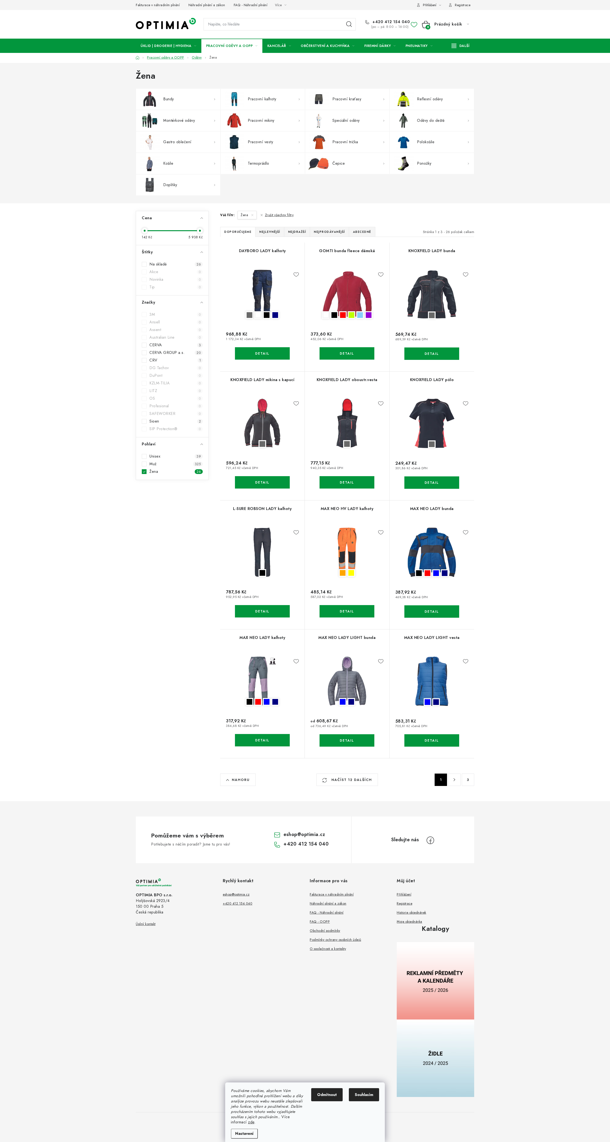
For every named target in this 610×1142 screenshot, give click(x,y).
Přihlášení (404, 894)
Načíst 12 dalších (351, 779)
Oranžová (343, 573)
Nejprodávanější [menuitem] (329, 232)
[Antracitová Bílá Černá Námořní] (262, 294)
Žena (175, 471)
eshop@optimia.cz (304, 834)
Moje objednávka (409, 921)
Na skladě (175, 264)
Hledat (349, 24)
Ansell (175, 322)
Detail (262, 353)
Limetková (351, 315)
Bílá (258, 315)
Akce (175, 272)
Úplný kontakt (146, 924)
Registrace (462, 5)
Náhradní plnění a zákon (206, 5)
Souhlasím (364, 1094)
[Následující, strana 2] (454, 780)
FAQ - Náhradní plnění (251, 5)
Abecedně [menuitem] (362, 232)
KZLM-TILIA (175, 383)
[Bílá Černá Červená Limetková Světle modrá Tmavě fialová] (346, 294)
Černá (266, 315)
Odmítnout (327, 1094)
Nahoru (241, 779)
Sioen (175, 421)
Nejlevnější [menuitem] (269, 232)
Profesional (175, 406)
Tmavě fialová (368, 315)
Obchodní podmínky (325, 930)
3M (175, 314)
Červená (343, 315)
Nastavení (244, 1133)
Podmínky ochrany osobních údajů (335, 939)
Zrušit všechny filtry (279, 215)
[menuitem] (168, 46)
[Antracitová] (431, 294)
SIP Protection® (175, 429)
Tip (175, 287)
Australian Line (175, 337)
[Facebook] (430, 840)
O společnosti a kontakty (328, 948)
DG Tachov (175, 368)
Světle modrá (360, 315)
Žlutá (351, 573)
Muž (175, 464)
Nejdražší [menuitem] (297, 232)
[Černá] (262, 552)
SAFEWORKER (175, 413)
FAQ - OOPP (320, 921)
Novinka (175, 279)
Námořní (275, 315)
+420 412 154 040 (390, 22)
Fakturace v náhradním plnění (158, 5)
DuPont (175, 375)
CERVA (175, 345)
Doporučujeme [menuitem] (237, 232)
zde (251, 1122)
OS (175, 398)
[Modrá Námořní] (346, 681)
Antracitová (249, 315)
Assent (175, 329)
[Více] (460, 46)
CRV (175, 360)
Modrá (436, 573)
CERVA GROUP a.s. (175, 352)
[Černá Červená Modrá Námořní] (431, 552)
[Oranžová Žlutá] (346, 552)
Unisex (175, 456)
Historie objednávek (411, 912)
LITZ (175, 390)
